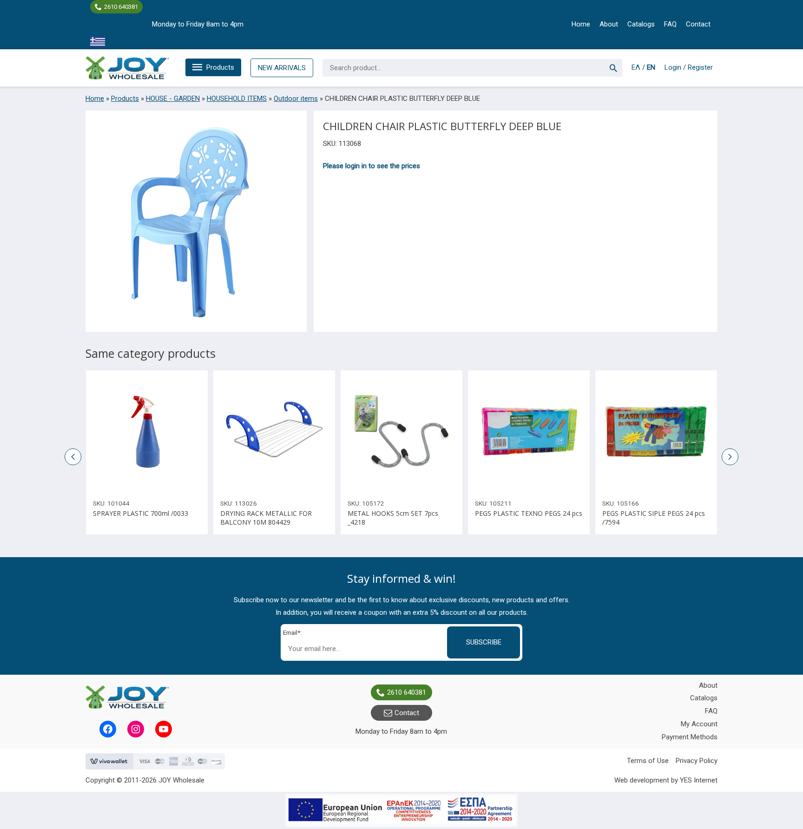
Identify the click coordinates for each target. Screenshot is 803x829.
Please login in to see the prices (371, 166)
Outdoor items (296, 98)
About (608, 24)
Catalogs (641, 24)
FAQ (670, 24)
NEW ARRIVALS (282, 68)
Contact (698, 24)
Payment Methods (689, 737)
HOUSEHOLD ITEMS (237, 98)
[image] (147, 431)
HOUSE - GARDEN (173, 98)
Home (581, 24)
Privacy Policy (696, 761)
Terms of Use (648, 761)
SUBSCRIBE (483, 642)
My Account (699, 724)
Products (220, 67)
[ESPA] (401, 810)
